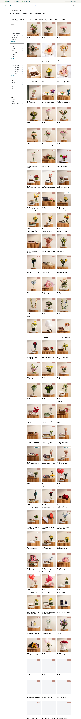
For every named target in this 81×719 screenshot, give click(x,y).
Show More (13, 41)
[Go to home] (39, 6)
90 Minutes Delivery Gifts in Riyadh (17, 10)
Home (10, 10)
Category (13, 24)
